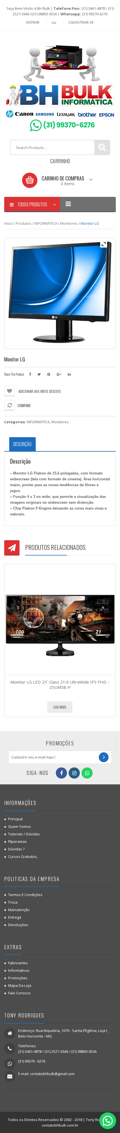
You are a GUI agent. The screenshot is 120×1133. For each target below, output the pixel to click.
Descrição (22, 444)
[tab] (22, 444)
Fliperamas (17, 841)
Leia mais (59, 707)
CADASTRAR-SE (81, 22)
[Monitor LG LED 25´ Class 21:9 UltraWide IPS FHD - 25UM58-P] (60, 619)
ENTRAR (32, 22)
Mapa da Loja (19, 985)
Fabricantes (18, 962)
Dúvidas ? (16, 848)
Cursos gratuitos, (23, 856)
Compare (24, 405)
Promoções (17, 977)
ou (54, 22)
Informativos (19, 970)
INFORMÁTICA (46, 223)
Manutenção (19, 909)
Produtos (24, 223)
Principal (15, 818)
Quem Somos (19, 826)
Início (8, 223)
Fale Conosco (19, 992)
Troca (13, 902)
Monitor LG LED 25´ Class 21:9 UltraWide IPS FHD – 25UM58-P (60, 684)
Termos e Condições (25, 894)
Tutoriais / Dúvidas (24, 833)
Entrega (14, 917)
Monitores (69, 223)
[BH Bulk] (60, 84)
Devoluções (18, 924)
